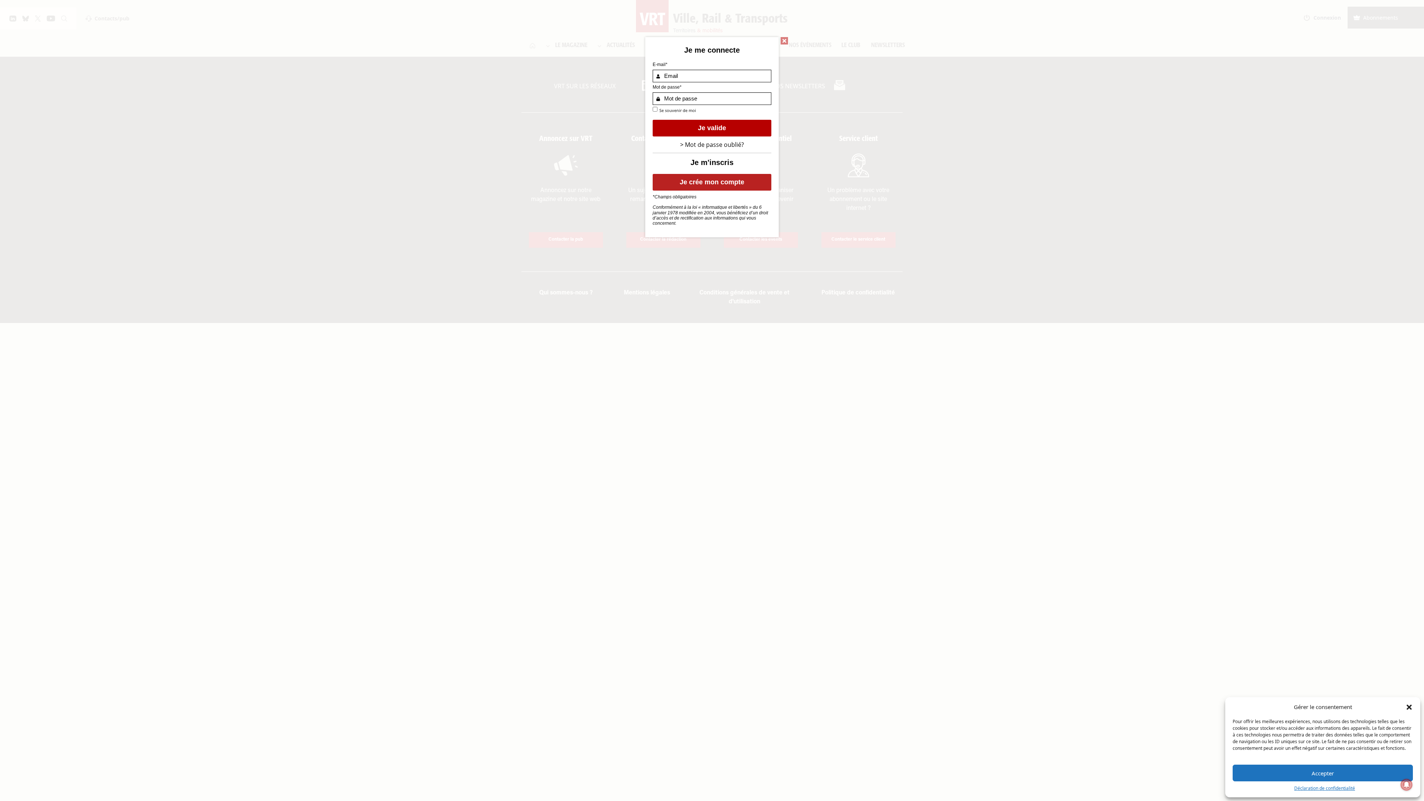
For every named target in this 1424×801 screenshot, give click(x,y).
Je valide (712, 128)
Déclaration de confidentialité (1324, 788)
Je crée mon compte (712, 182)
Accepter (1323, 773)
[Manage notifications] (1407, 785)
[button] (1409, 707)
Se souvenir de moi (677, 110)
